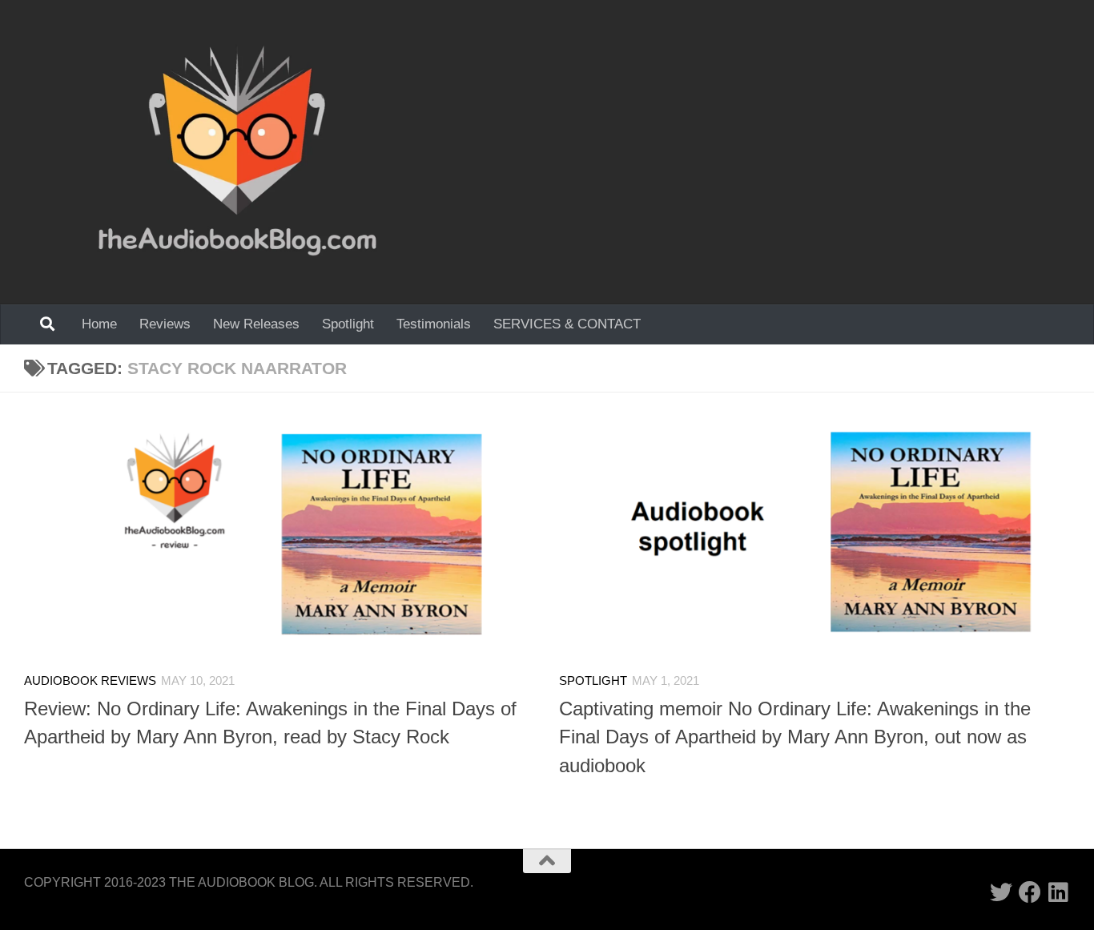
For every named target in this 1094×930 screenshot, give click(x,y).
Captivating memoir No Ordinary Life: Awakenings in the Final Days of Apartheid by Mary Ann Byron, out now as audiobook (795, 737)
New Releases (256, 324)
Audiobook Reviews (90, 680)
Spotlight (348, 324)
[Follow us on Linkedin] (1059, 892)
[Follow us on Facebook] (1030, 892)
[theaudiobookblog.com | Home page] (237, 152)
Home (99, 324)
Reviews (165, 324)
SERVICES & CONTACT (567, 324)
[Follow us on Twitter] (1001, 892)
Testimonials (433, 324)
